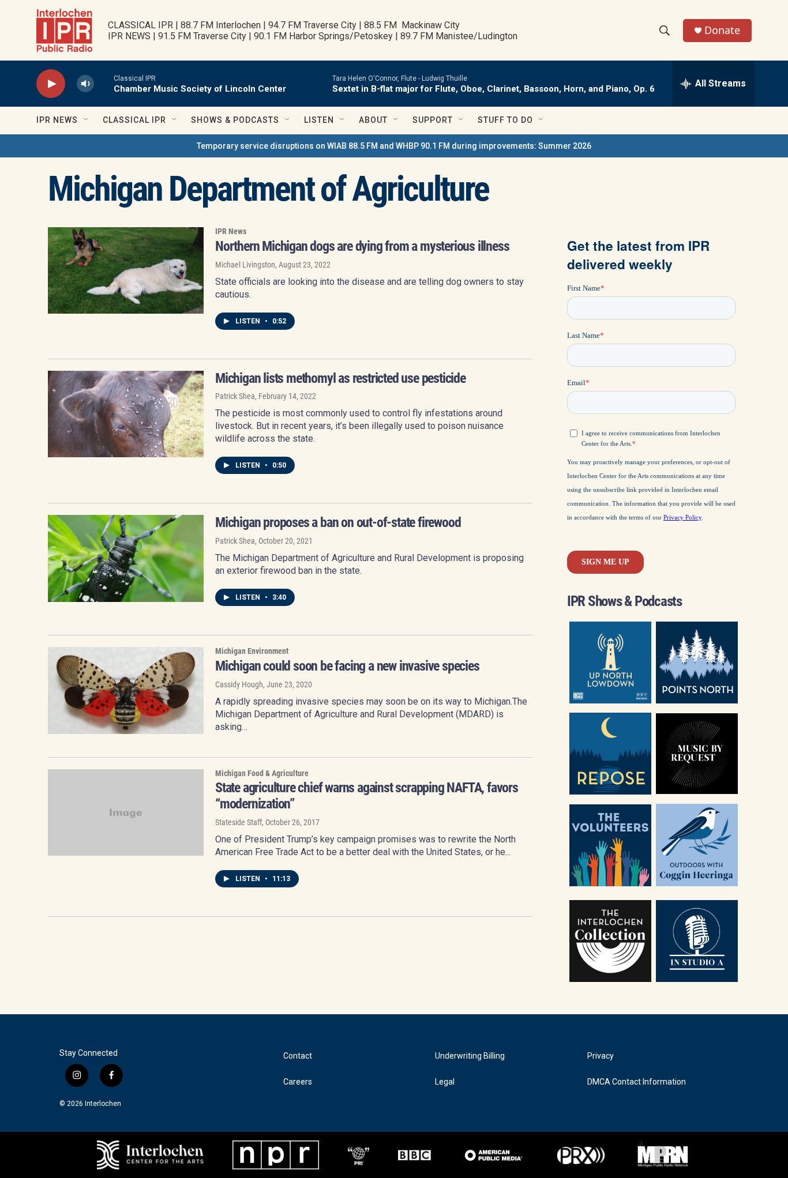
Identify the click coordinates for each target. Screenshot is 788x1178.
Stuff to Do (505, 120)
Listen (319, 120)
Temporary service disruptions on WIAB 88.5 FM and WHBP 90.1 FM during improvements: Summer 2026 (394, 145)
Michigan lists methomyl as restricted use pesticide (340, 378)
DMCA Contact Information (636, 1082)
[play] (51, 84)
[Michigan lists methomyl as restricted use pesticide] (126, 414)
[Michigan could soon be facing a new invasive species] (126, 690)
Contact (297, 1056)
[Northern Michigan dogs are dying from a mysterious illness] (126, 270)
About (373, 120)
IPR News (57, 120)
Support (432, 120)
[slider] (104, 83)
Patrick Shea (235, 396)
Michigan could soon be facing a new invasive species (347, 666)
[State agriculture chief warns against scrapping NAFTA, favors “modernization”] (126, 812)
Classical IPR (134, 120)
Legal (445, 1082)
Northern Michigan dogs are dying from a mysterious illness (362, 246)
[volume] (85, 84)
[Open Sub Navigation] (86, 120)
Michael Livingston (245, 264)
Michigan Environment (251, 651)
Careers (297, 1082)
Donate (722, 30)
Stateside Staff (238, 822)
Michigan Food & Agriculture (262, 773)
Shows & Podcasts (235, 120)
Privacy (600, 1056)
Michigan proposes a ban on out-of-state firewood (337, 522)
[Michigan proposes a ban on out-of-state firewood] (126, 558)
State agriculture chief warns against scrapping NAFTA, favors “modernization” (366, 796)
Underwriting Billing (470, 1056)
